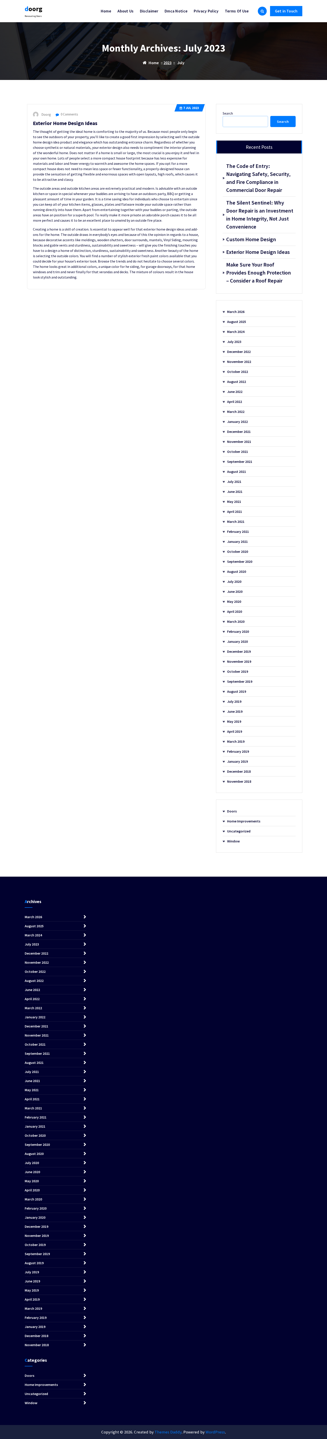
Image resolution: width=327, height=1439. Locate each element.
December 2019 (239, 651)
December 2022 (239, 351)
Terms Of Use (237, 11)
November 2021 (239, 441)
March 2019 (235, 741)
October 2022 (237, 371)
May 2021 (234, 501)
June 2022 (234, 391)
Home (106, 11)
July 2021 (234, 481)
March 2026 (235, 311)
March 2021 (235, 521)
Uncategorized (238, 831)
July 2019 (234, 701)
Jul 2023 (191, 108)
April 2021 (234, 511)
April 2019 (234, 731)
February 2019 (238, 751)
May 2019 (234, 721)
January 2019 (237, 761)
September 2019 (239, 681)
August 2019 (236, 691)
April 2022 (234, 401)
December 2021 (239, 431)
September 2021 (239, 461)
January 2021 (237, 541)
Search (228, 113)
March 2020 (235, 621)
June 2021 (234, 491)
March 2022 (235, 411)
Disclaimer (149, 11)
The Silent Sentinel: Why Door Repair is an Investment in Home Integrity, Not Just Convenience (259, 214)
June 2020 (234, 591)
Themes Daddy (168, 1432)
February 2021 (238, 531)
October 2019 (237, 671)
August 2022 (236, 381)
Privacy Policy (206, 11)
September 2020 (239, 561)
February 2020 (238, 631)
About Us (125, 11)
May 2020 (234, 601)
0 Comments (69, 114)
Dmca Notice (176, 11)
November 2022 (239, 361)
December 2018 (239, 771)
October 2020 (237, 551)
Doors (232, 811)
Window (233, 841)
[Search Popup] (262, 11)
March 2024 (235, 331)
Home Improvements (243, 821)
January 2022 (237, 421)
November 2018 (239, 781)
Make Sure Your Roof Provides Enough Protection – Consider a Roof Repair (258, 272)
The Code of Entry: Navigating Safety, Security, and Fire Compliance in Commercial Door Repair (258, 178)
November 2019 (239, 661)
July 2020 (234, 581)
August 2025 (236, 321)
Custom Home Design (251, 239)
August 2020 (236, 571)
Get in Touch (286, 11)
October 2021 (237, 451)
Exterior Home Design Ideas (65, 123)
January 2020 (237, 641)
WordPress (215, 1432)
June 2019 (234, 711)
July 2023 (234, 341)
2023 (168, 62)
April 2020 (234, 611)
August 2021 (236, 471)
